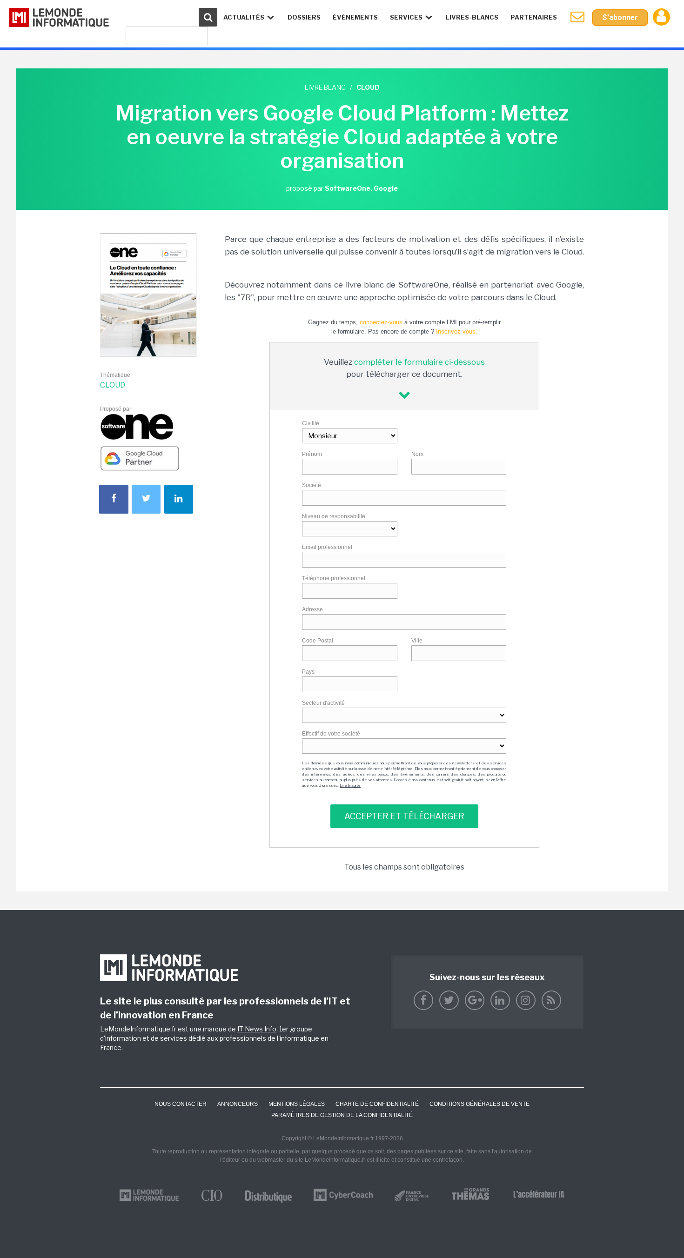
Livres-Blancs (472, 17)
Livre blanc (325, 87)
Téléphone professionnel (333, 578)
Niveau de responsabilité (333, 516)
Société (311, 485)
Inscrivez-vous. (456, 331)
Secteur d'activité (323, 703)
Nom (417, 454)
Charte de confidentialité (377, 1104)
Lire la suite (350, 785)
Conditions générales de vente (479, 1104)
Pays (308, 672)
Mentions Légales (296, 1104)
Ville (416, 640)
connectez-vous (381, 322)
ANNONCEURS (237, 1104)
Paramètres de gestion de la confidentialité (342, 1115)
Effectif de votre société (331, 733)
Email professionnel (327, 547)
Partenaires (533, 17)
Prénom (312, 454)
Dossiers (304, 17)
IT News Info (256, 1029)
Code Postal (317, 640)
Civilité (310, 423)
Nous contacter (180, 1104)
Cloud (112, 385)
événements (355, 17)
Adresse (312, 609)
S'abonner (620, 17)
